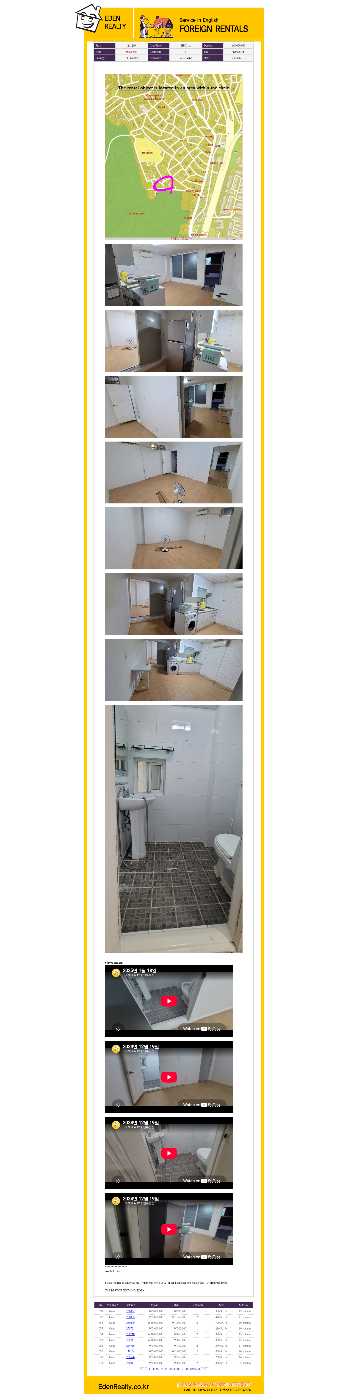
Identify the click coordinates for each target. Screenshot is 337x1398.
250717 (130, 1340)
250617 (130, 1363)
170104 (130, 1351)
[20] (197, 1369)
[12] (155, 1369)
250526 (130, 1357)
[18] (187, 1369)
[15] (171, 1369)
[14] (166, 1369)
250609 (130, 1322)
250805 (130, 1317)
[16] (176, 1369)
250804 (130, 1311)
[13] (160, 1369)
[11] (150, 1369)
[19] (192, 1369)
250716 (130, 1345)
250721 (130, 1328)
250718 (130, 1334)
